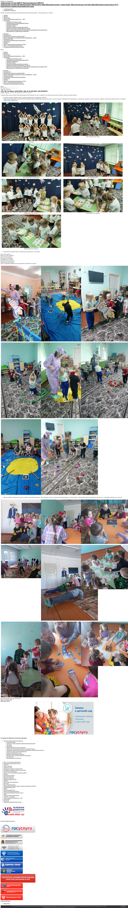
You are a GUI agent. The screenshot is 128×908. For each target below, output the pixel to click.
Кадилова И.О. (7, 35)
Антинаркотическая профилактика (11, 795)
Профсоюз (6, 780)
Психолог (6, 774)
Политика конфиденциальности (8, 821)
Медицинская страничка (9, 775)
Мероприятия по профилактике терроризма (18, 31)
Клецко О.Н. (7, 41)
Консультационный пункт (9, 790)
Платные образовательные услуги (14, 752)
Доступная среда (10, 756)
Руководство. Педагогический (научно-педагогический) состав (21, 748)
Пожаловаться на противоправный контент (18, 23)
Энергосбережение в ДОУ (9, 787)
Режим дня (6, 764)
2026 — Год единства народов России (13, 45)
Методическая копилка (9, 776)
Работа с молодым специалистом (11, 782)
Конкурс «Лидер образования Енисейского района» (15, 772)
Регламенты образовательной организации (17, 27)
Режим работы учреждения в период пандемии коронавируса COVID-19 (20, 786)
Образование (9, 746)
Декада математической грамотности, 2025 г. (15, 44)
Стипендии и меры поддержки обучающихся (17, 751)
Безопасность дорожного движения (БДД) (14, 36)
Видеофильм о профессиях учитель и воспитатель (15, 770)
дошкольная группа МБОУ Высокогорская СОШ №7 (22, 3)
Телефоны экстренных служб (14, 22)
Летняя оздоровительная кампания (11, 791)
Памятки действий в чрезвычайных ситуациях (18, 28)
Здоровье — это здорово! (9, 796)
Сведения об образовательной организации (15, 40)
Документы (9, 744)
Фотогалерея (7, 18)
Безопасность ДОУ (8, 39)
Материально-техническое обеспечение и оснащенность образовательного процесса (25, 750)
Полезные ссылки (11, 26)
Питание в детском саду (9, 778)
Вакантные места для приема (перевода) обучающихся (19, 755)
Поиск (2, 87)
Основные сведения (11, 742)
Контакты (6, 33)
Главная (6, 15)
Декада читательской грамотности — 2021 (14, 19)
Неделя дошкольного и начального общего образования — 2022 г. (20, 37)
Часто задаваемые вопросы (9, 784)
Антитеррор (7, 20)
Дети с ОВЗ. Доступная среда (10, 771)
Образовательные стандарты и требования (16, 747)
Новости (6, 16)
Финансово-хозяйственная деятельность (15, 754)
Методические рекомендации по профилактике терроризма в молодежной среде (27, 30)
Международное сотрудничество (14, 758)
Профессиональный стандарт (10, 779)
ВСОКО (6, 43)
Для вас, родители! (8, 766)
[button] (64, 49)
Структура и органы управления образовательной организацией (21, 743)
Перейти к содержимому (7, 1)
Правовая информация (12, 24)
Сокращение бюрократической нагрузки (14, 47)
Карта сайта (6, 783)
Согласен (123, 906)
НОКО (5, 794)
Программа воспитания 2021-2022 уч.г (12, 763)
